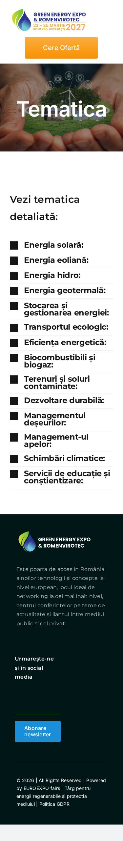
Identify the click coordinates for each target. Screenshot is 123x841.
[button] (61, 245)
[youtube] (41, 690)
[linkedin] (53, 690)
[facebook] (17, 690)
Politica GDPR (53, 804)
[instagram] (29, 690)
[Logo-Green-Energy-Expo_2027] (49, 8)
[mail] (17, 703)
